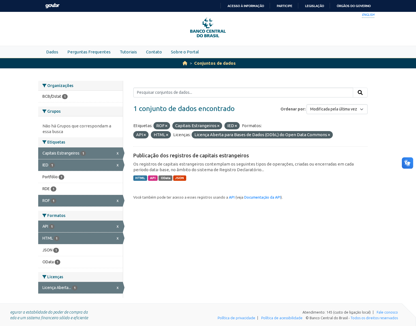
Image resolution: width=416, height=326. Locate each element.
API (153, 178)
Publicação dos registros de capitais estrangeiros (191, 155)
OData (165, 178)
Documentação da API (262, 197)
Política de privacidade (236, 318)
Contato (154, 51)
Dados (52, 51)
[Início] (185, 63)
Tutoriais (128, 51)
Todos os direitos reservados (374, 318)
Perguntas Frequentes (89, 51)
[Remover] (166, 126)
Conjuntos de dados (215, 63)
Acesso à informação (246, 6)
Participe (284, 6)
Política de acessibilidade (282, 318)
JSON (179, 178)
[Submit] (360, 93)
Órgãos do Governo (354, 6)
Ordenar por (292, 109)
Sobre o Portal (185, 51)
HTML (140, 178)
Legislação (314, 6)
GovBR (52, 5)
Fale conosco (387, 312)
